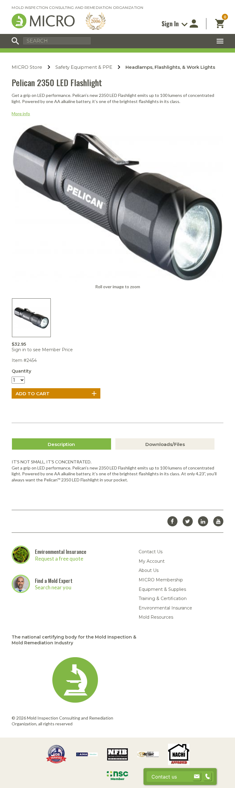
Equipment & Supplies (162, 589)
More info (21, 113)
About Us (149, 570)
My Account (152, 561)
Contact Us (150, 551)
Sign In (171, 23)
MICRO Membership (161, 580)
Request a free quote (59, 558)
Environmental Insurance (60, 551)
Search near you (53, 587)
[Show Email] (197, 776)
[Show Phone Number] (207, 776)
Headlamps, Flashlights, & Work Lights (170, 67)
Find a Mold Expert (54, 580)
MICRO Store (27, 67)
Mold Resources (156, 617)
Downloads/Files (165, 444)
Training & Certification (163, 598)
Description (61, 444)
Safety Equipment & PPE (83, 67)
